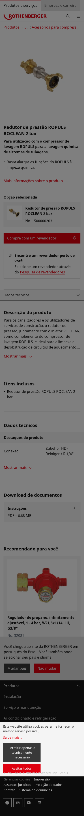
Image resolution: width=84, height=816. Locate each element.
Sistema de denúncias (35, 790)
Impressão (42, 779)
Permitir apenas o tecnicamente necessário (22, 752)
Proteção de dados (48, 784)
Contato (9, 790)
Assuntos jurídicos (17, 784)
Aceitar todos (22, 768)
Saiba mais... (12, 737)
